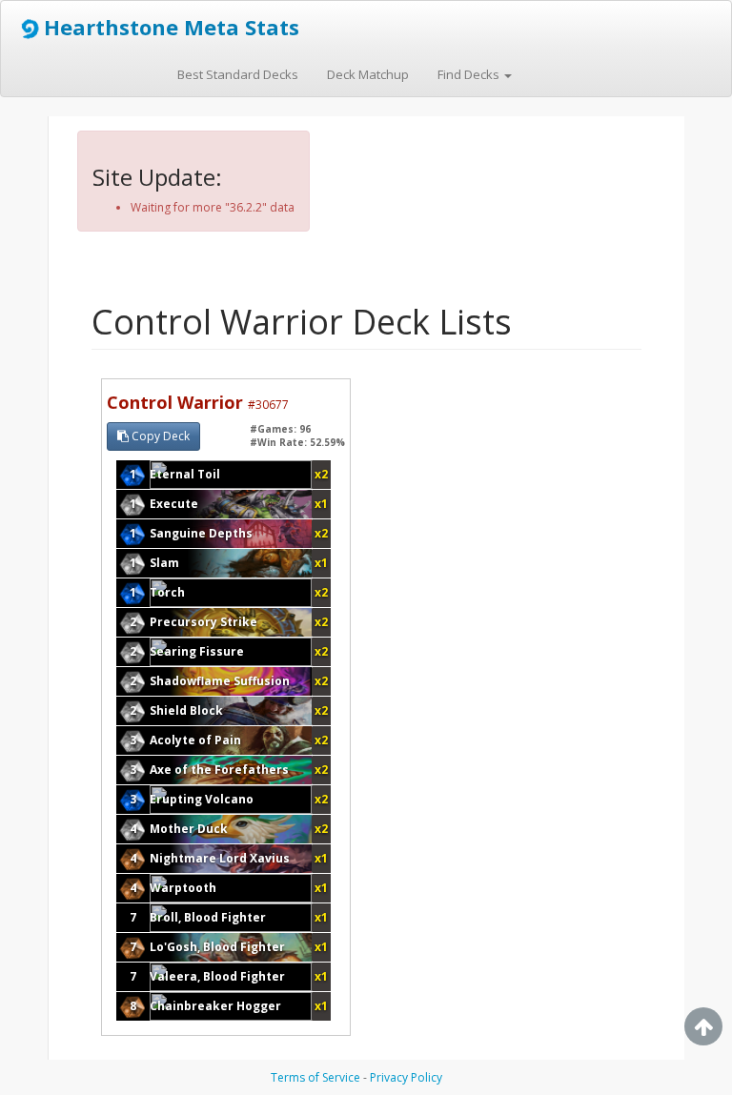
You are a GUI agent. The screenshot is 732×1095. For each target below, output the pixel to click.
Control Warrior (198, 402)
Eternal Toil (185, 474)
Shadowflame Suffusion (220, 681)
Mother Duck (189, 829)
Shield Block (186, 710)
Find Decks (469, 74)
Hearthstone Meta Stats (171, 26)
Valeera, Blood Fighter (217, 976)
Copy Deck (159, 436)
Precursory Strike (203, 622)
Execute (174, 504)
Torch (167, 592)
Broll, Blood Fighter (208, 917)
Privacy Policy (406, 1077)
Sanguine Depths (201, 533)
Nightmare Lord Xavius (220, 858)
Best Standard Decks (237, 74)
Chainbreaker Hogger (215, 1006)
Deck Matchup (368, 74)
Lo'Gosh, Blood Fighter (217, 947)
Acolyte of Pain (195, 740)
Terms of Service (315, 1077)
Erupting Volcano (202, 799)
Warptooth (183, 888)
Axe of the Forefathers (219, 769)
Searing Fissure (197, 651)
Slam (164, 563)
